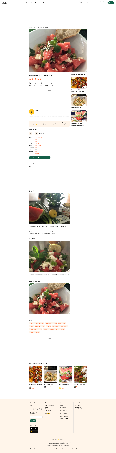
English (66, 418)
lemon (36, 139)
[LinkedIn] (41, 409)
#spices (45, 329)
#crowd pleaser (63, 326)
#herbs (31, 332)
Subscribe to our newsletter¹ (34, 413)
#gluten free (55, 326)
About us (47, 407)
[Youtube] (37, 409)
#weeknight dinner (39, 323)
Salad (35, 27)
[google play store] (36, 431)
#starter (55, 323)
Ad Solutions (77, 405)
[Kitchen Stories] (4, 3)
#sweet (31, 326)
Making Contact (78, 408)
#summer (37, 332)
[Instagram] (33, 409)
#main (43, 326)
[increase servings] (36, 133)
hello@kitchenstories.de (79, 442)
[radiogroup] (35, 79)
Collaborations (48, 410)
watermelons (38, 137)
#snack (31, 323)
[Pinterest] (39, 409)
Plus (47, 413)
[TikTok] (35, 409)
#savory (57, 329)
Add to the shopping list (40, 157)
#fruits (62, 329)
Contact (61, 412)
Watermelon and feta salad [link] (43, 27)
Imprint (61, 405)
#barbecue (37, 326)
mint (36, 151)
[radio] (30, 79)
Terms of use (63, 407)
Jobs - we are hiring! (49, 405)
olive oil (37, 153)
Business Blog (78, 407)
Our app (47, 412)
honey (36, 141)
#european (51, 329)
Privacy (61, 408)
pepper (37, 147)
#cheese (48, 326)
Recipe (30, 27)
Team (46, 408)
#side (59, 323)
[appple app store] (36, 428)
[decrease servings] (30, 133)
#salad (64, 323)
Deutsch (62, 418)
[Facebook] (31, 409)
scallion (37, 143)
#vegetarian (48, 323)
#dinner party (33, 329)
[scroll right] (89, 374)
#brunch (40, 329)
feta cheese (38, 145)
